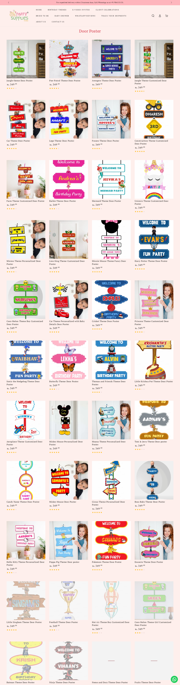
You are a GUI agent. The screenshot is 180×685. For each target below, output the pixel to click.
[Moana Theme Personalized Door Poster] (111, 420)
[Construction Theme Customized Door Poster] (154, 119)
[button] (153, 16)
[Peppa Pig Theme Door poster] (68, 540)
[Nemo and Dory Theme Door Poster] (111, 660)
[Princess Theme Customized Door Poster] (154, 299)
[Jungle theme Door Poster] (26, 59)
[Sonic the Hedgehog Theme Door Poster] (26, 360)
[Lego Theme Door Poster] (68, 119)
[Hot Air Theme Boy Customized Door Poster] (111, 600)
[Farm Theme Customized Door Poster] (26, 179)
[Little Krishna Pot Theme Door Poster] (154, 360)
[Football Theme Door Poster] (68, 600)
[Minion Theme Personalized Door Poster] (26, 239)
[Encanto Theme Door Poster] (154, 540)
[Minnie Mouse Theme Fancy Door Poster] (111, 239)
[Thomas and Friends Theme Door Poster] (111, 360)
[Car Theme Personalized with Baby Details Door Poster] (68, 299)
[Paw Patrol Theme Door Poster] (68, 59)
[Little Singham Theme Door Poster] (26, 600)
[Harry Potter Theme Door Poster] (154, 239)
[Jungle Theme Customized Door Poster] (154, 59)
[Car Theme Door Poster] (26, 119)
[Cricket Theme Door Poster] (111, 299)
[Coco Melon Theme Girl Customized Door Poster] (154, 600)
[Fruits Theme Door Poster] (154, 660)
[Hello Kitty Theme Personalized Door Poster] (26, 540)
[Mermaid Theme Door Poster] (111, 179)
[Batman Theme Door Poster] (26, 660)
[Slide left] (9, 2)
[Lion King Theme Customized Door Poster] (68, 239)
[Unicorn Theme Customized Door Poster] (154, 179)
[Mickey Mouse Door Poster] (68, 480)
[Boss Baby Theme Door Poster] (154, 480)
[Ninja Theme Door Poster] (68, 660)
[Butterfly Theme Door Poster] (68, 360)
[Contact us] (174, 679)
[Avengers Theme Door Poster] (111, 59)
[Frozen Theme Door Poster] (111, 119)
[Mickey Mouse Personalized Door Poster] (68, 420)
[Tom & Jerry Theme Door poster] (154, 420)
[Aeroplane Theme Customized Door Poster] (26, 420)
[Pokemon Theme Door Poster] (111, 540)
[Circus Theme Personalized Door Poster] (111, 480)
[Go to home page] (19, 16)
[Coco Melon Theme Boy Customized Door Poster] (26, 299)
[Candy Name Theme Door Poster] (26, 480)
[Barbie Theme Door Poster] (68, 179)
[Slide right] (171, 2)
